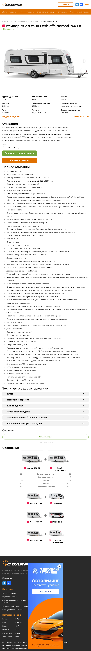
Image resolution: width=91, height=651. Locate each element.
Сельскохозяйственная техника (16, 606)
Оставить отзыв (45, 437)
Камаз (5, 619)
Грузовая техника (26, 12)
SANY (17, 633)
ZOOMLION (7, 633)
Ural (17, 637)
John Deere (7, 637)
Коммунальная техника (12, 610)
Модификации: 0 (11, 117)
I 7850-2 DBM (57, 522)
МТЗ (4, 622)
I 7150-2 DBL (58, 503)
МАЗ (17, 619)
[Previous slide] (6, 61)
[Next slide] (84, 61)
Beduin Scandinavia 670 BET (60, 470)
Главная (5, 21)
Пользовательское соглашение (16, 648)
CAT (17, 626)
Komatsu (19, 622)
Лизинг (65, 5)
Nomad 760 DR (81, 117)
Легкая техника (9, 12)
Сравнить (9, 29)
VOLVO (18, 630)
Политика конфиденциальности (16, 645)
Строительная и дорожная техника (52, 12)
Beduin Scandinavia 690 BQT (58, 542)
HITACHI (5, 630)
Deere (4, 626)
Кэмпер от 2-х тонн (31, 21)
